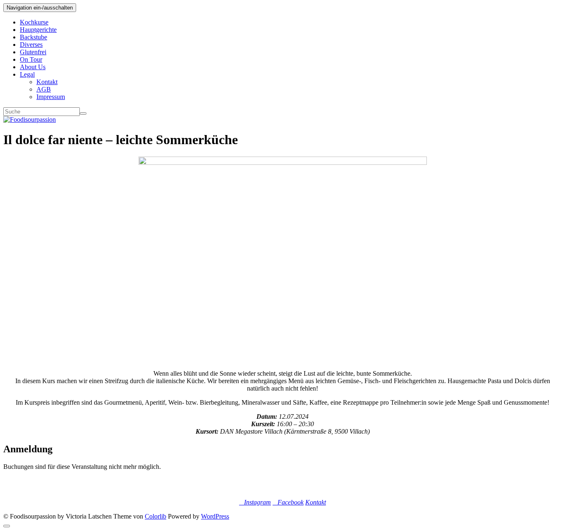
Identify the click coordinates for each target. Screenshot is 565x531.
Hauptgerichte (38, 29)
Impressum (50, 96)
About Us (32, 66)
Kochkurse (34, 22)
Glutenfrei (33, 52)
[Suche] (83, 113)
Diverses (31, 44)
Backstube (33, 37)
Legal (27, 74)
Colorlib (155, 516)
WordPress (215, 516)
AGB (43, 89)
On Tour (31, 59)
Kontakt (46, 81)
